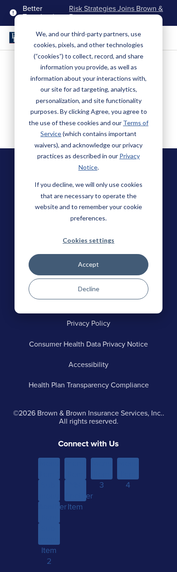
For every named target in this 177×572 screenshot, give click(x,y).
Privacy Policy (88, 323)
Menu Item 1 (49, 468)
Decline (88, 289)
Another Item (49, 512)
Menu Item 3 (102, 468)
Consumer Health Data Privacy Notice (88, 344)
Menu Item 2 (75, 468)
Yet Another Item (75, 490)
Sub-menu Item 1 (49, 490)
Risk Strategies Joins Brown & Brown (116, 13)
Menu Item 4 (128, 468)
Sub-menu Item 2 (49, 534)
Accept (88, 264)
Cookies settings (88, 240)
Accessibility (88, 364)
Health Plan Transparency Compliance (89, 385)
